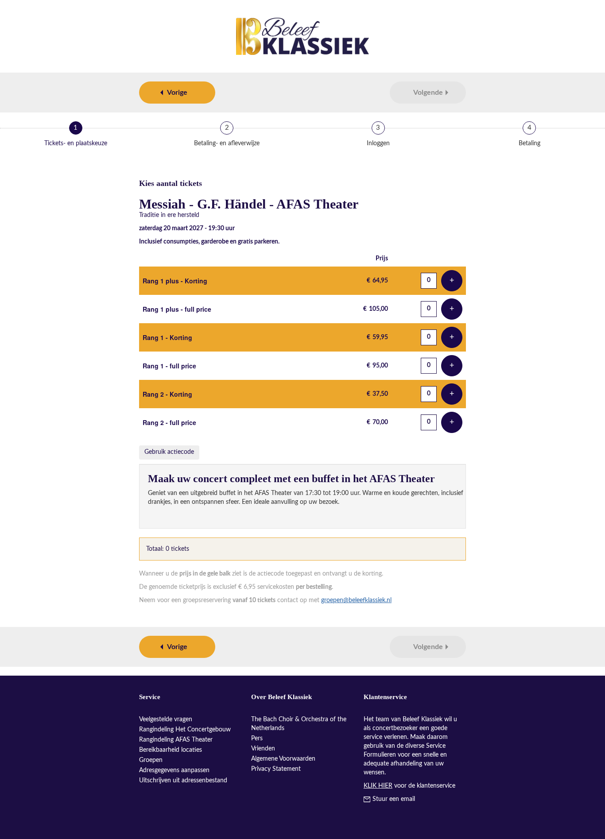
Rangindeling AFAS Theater (176, 740)
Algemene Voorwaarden (283, 759)
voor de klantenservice (409, 786)
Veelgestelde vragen (165, 719)
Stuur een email (393, 799)
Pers (257, 738)
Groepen (151, 760)
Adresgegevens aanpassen (174, 770)
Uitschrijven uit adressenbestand (183, 780)
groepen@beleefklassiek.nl (356, 600)
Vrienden (263, 749)
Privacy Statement (276, 769)
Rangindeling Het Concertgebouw (185, 730)
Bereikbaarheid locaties (170, 750)
